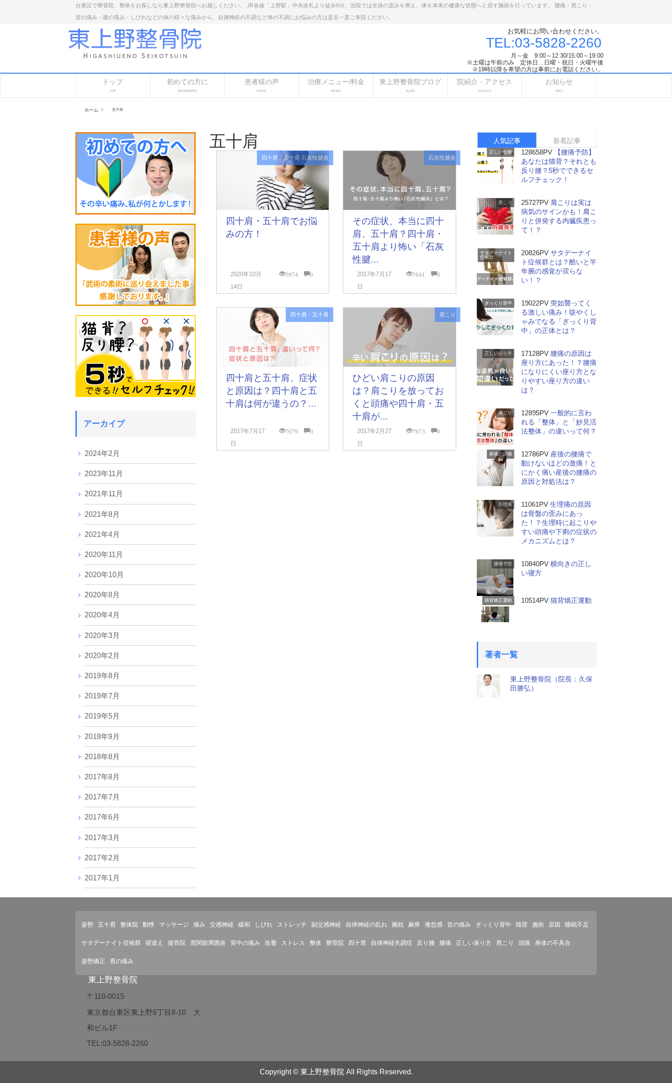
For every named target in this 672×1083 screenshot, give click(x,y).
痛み (199, 924)
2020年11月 (104, 554)
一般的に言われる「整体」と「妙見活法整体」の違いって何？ (559, 422)
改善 (271, 942)
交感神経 (222, 924)
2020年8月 (102, 595)
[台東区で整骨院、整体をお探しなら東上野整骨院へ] (135, 42)
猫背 (522, 924)
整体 (315, 942)
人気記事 (507, 141)
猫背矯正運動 (498, 600)
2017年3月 (102, 838)
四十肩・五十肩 (280, 158)
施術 (538, 924)
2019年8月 (102, 676)
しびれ (263, 924)
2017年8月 (102, 777)
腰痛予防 (503, 563)
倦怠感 (434, 924)
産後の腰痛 (500, 453)
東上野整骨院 (113, 979)
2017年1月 (102, 878)
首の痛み (459, 924)
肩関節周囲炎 (208, 942)
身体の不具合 (553, 942)
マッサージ (174, 924)
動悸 (149, 924)
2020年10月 (104, 575)
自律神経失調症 (391, 942)
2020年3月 (102, 635)
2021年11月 (104, 494)
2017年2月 (102, 858)
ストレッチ (292, 924)
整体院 (129, 924)
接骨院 (177, 942)
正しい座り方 (498, 353)
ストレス (293, 942)
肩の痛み (121, 961)
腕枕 (398, 924)
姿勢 (87, 924)
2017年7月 (102, 797)
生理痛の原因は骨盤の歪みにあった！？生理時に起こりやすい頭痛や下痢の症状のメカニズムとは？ (559, 522)
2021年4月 (102, 534)
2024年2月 (102, 453)
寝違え (154, 942)
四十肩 (357, 942)
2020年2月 (102, 655)
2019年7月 (102, 696)
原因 (554, 924)
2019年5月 (102, 716)
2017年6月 (102, 817)
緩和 (244, 924)
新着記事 (567, 141)
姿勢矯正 (93, 961)
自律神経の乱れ (366, 924)
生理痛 (505, 504)
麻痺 (414, 924)
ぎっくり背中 (498, 303)
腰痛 (445, 942)
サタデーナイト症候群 (496, 255)
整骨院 (335, 942)
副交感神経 (326, 924)
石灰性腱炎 (315, 158)
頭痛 (524, 942)
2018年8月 (102, 757)
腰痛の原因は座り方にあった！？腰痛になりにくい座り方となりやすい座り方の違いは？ (559, 371)
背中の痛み (245, 942)
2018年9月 (102, 736)
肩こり (447, 314)
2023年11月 (104, 473)
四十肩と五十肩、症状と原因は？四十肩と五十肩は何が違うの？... (271, 390)
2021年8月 (102, 514)
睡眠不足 (577, 924)
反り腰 (426, 942)
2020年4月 (102, 615)
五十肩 (107, 924)
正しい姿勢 (500, 152)
